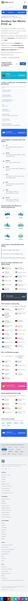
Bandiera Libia (20, 342)
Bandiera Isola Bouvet (7, 276)
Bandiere (13, 16)
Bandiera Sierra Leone (20, 313)
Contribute (4, 566)
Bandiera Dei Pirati (6, 361)
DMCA (3, 575)
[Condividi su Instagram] (19, 599)
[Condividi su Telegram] (16, 599)
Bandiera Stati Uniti (20, 309)
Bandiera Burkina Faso (6, 268)
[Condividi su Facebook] (1, 599)
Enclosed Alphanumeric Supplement (11, 125)
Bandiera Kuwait (7, 342)
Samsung (4, 534)
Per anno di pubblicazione (8, 549)
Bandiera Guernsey (19, 326)
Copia (22, 63)
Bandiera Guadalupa (19, 321)
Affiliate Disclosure (6, 573)
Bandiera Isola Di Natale (7, 338)
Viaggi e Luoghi (5, 484)
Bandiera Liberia (20, 330)
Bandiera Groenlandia (19, 268)
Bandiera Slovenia (5, 404)
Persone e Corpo (6, 475)
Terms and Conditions (7, 569)
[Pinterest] (9, 469)
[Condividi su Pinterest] (8, 599)
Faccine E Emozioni (6, 510)
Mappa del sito (5, 589)
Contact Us (4, 578)
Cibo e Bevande (6, 490)
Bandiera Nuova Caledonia (20, 285)
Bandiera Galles (20, 370)
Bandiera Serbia (20, 404)
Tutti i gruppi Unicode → (7, 492)
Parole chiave (5, 547)
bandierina (9, 423)
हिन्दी (8, 454)
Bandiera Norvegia (5, 334)
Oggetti (3, 479)
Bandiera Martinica (5, 289)
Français (22, 447)
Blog (3, 556)
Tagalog (20, 454)
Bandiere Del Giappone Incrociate (19, 357)
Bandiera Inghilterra (19, 374)
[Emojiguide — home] (8, 2)
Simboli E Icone (5, 505)
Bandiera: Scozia (19, 361)
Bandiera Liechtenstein (6, 309)
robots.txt (11, 589)
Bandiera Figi (6, 281)
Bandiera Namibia (18, 281)
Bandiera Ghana (20, 289)
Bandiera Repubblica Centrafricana (6, 321)
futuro (21, 423)
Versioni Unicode (6, 551)
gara (3, 423)
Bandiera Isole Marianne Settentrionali (7, 346)
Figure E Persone (6, 499)
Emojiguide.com (5, 16)
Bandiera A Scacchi (6, 370)
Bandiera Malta (7, 412)
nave (8, 425)
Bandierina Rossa (6, 374)
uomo (3, 425)
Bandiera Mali (6, 285)
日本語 (16, 451)
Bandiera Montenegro (19, 338)
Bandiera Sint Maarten (19, 400)
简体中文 (11, 451)
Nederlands (11, 449)
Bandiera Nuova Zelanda (20, 276)
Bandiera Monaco (5, 400)
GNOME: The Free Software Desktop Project (12, 580)
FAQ (3, 560)
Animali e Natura (6, 488)
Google (3, 525)
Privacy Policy (5, 571)
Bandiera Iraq (19, 334)
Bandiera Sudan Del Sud (7, 326)
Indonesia (13, 454)
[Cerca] (25, 7)
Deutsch (16, 447)
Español (10, 447)
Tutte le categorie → (6, 517)
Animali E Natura (6, 512)
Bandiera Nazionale (5, 17)
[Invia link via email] (26, 599)
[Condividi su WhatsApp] (12, 599)
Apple (3, 523)
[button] (14, 91)
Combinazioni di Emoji (7, 545)
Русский (4, 451)
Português (18, 449)
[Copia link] (22, 599)
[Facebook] (3, 469)
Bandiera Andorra (18, 408)
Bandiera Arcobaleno (6, 378)
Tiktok (3, 538)
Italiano (4, 449)
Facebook (4, 527)
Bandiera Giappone (6, 272)
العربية (4, 454)
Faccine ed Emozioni (7, 486)
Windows (4, 529)
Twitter (3, 532)
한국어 (21, 451)
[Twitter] (6, 469)
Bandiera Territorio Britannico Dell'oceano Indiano (6, 315)
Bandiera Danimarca (19, 346)
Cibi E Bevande (5, 514)
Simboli (3, 481)
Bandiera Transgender (6, 366)
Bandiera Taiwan (7, 330)
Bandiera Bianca (7, 356)
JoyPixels (4, 536)
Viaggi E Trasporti (6, 508)
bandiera (4, 57)
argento (16, 423)
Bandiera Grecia (20, 272)
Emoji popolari (5, 554)
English (4, 447)
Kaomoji (4, 558)
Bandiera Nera (20, 365)
